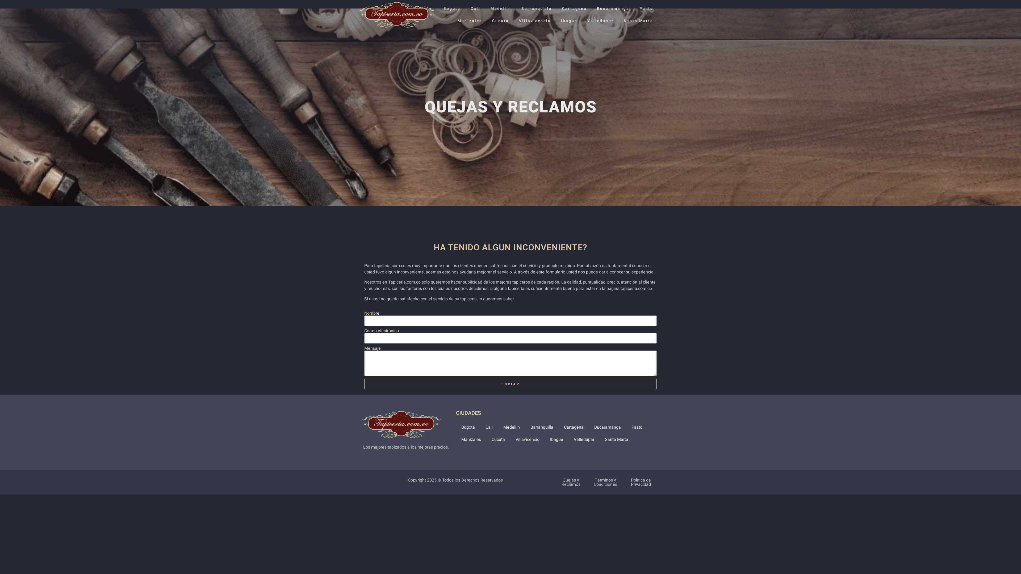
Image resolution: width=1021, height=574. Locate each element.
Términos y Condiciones (605, 482)
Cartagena (574, 8)
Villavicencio (535, 21)
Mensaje (372, 348)
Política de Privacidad (641, 482)
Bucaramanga (613, 8)
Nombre (371, 313)
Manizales (470, 21)
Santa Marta (638, 21)
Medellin (501, 8)
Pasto (646, 8)
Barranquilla (536, 8)
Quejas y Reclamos (571, 482)
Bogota (452, 8)
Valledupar (600, 21)
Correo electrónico (381, 331)
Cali (475, 8)
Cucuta (500, 21)
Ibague (569, 21)
